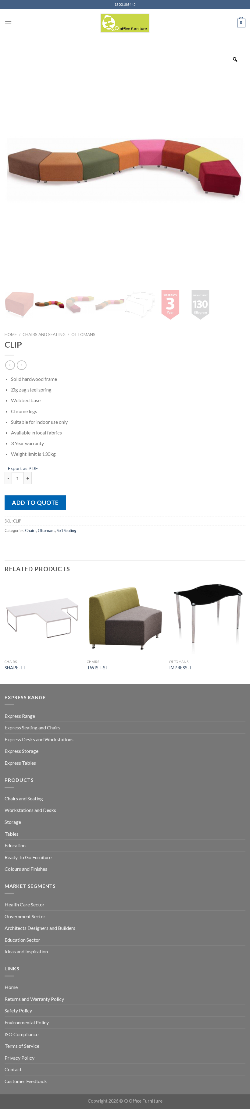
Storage (13, 822)
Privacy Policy (19, 1058)
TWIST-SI (97, 667)
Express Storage (21, 751)
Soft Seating (66, 530)
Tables (12, 834)
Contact (13, 1069)
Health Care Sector (25, 904)
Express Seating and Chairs (32, 727)
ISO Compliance (21, 1034)
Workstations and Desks (30, 810)
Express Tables (20, 763)
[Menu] (8, 23)
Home (11, 334)
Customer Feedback (26, 1081)
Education (15, 845)
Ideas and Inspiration (26, 951)
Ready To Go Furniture (28, 857)
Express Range (20, 716)
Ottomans (83, 334)
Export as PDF (23, 468)
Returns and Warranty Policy (34, 999)
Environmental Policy (27, 1022)
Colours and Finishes (26, 869)
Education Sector (22, 940)
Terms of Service (22, 1046)
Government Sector (25, 916)
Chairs (30, 530)
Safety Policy (18, 1010)
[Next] (245, 631)
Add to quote (35, 502)
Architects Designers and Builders (40, 928)
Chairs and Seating (44, 334)
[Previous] (4, 631)
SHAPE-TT (15, 667)
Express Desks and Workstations (39, 739)
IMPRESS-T (180, 667)
